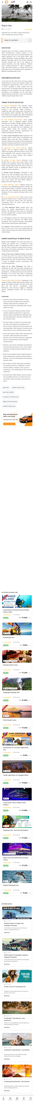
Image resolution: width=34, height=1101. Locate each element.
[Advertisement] (17, 511)
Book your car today (9, 424)
